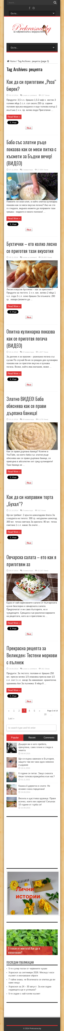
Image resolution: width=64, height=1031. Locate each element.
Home (13, 61)
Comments (49, 737)
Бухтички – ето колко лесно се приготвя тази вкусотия (31, 247)
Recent (32, 737)
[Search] (55, 2)
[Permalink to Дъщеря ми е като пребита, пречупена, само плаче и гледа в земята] (11, 752)
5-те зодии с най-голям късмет (24, 993)
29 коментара (28, 419)
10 (45, 714)
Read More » (14, 116)
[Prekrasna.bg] (32, 33)
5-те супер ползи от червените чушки (28, 968)
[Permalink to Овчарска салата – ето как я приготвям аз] (32, 600)
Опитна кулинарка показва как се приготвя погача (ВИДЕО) (30, 338)
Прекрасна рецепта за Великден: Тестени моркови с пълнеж (31, 655)
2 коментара (28, 170)
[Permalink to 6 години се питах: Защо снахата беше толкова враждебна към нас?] (11, 781)
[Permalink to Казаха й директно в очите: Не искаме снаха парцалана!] (11, 794)
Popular (15, 737)
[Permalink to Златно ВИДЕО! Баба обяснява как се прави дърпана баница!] (32, 449)
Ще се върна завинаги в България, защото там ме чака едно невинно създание (36, 761)
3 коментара (28, 510)
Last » (11, 718)
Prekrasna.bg (35, 1028)
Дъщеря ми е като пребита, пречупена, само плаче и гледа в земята (35, 747)
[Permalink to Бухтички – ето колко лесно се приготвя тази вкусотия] (32, 287)
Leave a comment (30, 95)
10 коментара (28, 352)
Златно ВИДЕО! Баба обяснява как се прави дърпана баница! (26, 405)
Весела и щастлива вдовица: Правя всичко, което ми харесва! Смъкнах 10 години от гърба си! (37, 801)
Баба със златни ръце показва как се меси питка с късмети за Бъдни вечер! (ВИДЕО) (31, 152)
